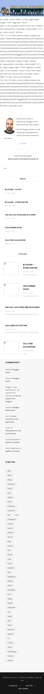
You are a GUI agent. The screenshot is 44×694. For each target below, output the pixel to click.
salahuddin (11, 607)
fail (9, 515)
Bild (9, 471)
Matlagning (11, 577)
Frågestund (12, 519)
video (10, 647)
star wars (11, 630)
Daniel (8, 369)
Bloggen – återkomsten (16, 202)
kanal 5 (10, 546)
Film (16, 515)
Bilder (10, 475)
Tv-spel (10, 643)
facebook (11, 511)
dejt (9, 493)
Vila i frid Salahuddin (15, 240)
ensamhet (11, 506)
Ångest (10, 660)
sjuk (9, 621)
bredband (11, 484)
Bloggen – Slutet (13, 189)
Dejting (10, 497)
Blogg (10, 480)
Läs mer (23, 143)
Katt (9, 550)
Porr (9, 594)
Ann (7, 416)
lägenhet (11, 568)
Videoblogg (12, 652)
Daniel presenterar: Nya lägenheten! (12, 419)
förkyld (10, 524)
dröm (10, 502)
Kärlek (10, 555)
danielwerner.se (13, 677)
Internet (10, 533)
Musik (10, 585)
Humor (10, 528)
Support (10, 634)
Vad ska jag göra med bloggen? (20, 215)
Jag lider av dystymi (16, 325)
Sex (9, 612)
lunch (10, 563)
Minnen (10, 581)
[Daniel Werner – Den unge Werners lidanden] (22, 11)
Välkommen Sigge (13, 227)
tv (8, 638)
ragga (10, 599)
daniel (10, 489)
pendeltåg (11, 590)
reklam (10, 603)
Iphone (10, 537)
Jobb (9, 541)
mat (9, 572)
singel (10, 616)
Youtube (11, 656)
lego (9, 559)
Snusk (10, 625)
